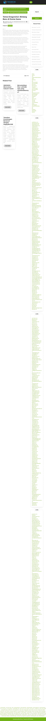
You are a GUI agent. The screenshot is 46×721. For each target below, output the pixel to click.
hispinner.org (34, 374)
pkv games (23, 715)
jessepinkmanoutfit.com (36, 548)
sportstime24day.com (36, 586)
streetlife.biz (34, 482)
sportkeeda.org (34, 642)
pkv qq (33, 73)
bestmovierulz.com (35, 150)
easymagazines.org (35, 647)
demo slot (34, 84)
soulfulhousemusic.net (36, 672)
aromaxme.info (34, 457)
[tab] (30, 2)
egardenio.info (34, 636)
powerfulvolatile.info (35, 468)
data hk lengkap (35, 94)
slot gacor (32, 708)
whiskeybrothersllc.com (36, 698)
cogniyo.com (34, 646)
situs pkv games (35, 102)
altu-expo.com (34, 191)
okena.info (34, 181)
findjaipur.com (34, 141)
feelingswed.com (35, 234)
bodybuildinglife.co (35, 616)
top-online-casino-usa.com (37, 359)
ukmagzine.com (35, 545)
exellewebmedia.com (35, 541)
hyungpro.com (34, 584)
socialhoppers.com (35, 396)
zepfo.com (34, 269)
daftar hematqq (42, 711)
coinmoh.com (34, 219)
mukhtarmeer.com (35, 259)
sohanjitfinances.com (36, 671)
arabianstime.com (35, 215)
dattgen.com (34, 222)
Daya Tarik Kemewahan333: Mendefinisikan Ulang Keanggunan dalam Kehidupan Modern (36, 52)
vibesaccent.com (35, 131)
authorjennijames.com (36, 192)
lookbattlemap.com (35, 554)
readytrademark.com (35, 281)
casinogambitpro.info (36, 522)
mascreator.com (35, 256)
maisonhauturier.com (36, 255)
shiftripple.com (34, 667)
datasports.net (34, 595)
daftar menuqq (28, 711)
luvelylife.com (34, 412)
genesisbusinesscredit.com (37, 408)
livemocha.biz (34, 481)
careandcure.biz (35, 645)
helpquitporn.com (35, 243)
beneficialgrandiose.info (36, 463)
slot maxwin (27, 708)
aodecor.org (34, 476)
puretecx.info (34, 450)
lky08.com (34, 402)
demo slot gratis (35, 89)
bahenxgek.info (34, 528)
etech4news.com (35, 229)
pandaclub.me (34, 490)
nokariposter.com (35, 376)
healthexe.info (34, 449)
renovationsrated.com (36, 282)
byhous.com (34, 493)
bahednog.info (34, 527)
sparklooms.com (35, 673)
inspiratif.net (34, 320)
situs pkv (33, 101)
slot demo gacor (35, 88)
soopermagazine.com (36, 279)
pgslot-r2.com (34, 266)
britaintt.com (34, 304)
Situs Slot (5, 12)
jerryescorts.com (35, 598)
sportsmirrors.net (35, 593)
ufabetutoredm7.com (36, 693)
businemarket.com (35, 574)
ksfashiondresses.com (36, 623)
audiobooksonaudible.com (36, 294)
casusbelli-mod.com (35, 168)
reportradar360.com (35, 425)
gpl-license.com (35, 238)
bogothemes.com (35, 159)
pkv (32, 107)
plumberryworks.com (35, 660)
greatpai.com (34, 204)
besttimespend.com (35, 643)
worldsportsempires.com (36, 629)
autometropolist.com (36, 217)
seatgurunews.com (35, 178)
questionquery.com (35, 428)
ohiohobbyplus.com (35, 157)
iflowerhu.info (34, 499)
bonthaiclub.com (35, 167)
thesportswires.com (35, 583)
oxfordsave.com (35, 562)
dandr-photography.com (36, 432)
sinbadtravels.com (35, 543)
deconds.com (34, 305)
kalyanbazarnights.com (36, 358)
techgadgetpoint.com (36, 602)
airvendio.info (34, 447)
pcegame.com (34, 265)
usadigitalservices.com (36, 395)
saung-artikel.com (35, 565)
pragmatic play (4, 709)
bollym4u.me (34, 488)
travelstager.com (35, 421)
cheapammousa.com (36, 197)
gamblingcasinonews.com (36, 340)
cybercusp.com (34, 303)
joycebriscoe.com (35, 136)
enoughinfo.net (34, 484)
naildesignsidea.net (35, 203)
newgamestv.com (35, 591)
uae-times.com (34, 318)
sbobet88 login (13, 715)
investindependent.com (36, 250)
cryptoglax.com (34, 156)
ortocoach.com (34, 655)
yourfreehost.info (35, 161)
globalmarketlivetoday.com (37, 237)
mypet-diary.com (35, 414)
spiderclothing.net (35, 175)
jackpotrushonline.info (36, 535)
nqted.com (34, 261)
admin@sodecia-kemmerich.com (19, 21)
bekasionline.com (35, 326)
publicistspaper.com (35, 288)
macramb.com (34, 413)
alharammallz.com (35, 211)
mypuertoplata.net (35, 332)
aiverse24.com (34, 292)
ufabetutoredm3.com (36, 692)
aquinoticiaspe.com (35, 570)
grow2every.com (35, 240)
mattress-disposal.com (36, 612)
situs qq (33, 100)
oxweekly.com (34, 415)
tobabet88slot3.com (35, 677)
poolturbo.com (34, 444)
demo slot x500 (43, 708)
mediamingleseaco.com (36, 438)
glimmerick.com (35, 143)
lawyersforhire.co (35, 573)
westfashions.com (35, 419)
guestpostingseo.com (36, 521)
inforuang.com (34, 409)
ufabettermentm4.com (36, 684)
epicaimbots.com (35, 228)
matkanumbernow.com (36, 347)
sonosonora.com (35, 172)
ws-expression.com (35, 267)
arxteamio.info (34, 637)
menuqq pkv (2, 707)
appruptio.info (34, 505)
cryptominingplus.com (36, 568)
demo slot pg (34, 85)
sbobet (8, 715)
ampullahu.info (34, 456)
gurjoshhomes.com (35, 165)
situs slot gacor (3, 708)
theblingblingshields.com (36, 589)
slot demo (7, 711)
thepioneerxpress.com (36, 333)
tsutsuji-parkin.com (35, 194)
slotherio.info (34, 471)
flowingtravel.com (35, 362)
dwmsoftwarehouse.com (36, 225)
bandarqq (33, 109)
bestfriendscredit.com (36, 185)
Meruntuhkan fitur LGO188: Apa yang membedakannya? (23, 88)
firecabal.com (34, 235)
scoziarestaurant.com (36, 284)
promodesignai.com (35, 287)
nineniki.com (34, 363)
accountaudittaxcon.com (36, 640)
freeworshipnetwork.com (36, 206)
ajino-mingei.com (35, 160)
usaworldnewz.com (35, 124)
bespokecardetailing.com (36, 184)
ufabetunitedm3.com (36, 689)
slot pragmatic (16, 709)
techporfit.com (34, 325)
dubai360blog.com (35, 605)
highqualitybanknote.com (36, 244)
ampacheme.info (35, 455)
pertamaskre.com (35, 529)
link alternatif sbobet (35, 92)
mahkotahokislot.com (36, 609)
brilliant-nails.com (35, 431)
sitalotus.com (34, 627)
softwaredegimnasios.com (37, 278)
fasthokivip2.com (35, 566)
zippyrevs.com (34, 346)
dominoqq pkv (34, 104)
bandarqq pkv (33, 715)
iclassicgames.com (35, 564)
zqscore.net (34, 633)
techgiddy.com (34, 533)
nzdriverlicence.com (35, 262)
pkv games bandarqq (9, 712)
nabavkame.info (35, 496)
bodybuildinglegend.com (36, 430)
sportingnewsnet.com (36, 585)
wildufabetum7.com (35, 699)
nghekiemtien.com (35, 440)
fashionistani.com (35, 232)
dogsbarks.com (34, 224)
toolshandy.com (35, 420)
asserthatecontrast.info (36, 458)
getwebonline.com (35, 400)
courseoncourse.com (36, 524)
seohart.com (34, 285)
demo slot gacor (35, 82)
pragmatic (34, 96)
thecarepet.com (35, 518)
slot (32, 76)
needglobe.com (34, 654)
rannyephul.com (35, 424)
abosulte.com (34, 291)
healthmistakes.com (35, 622)
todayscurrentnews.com (36, 678)
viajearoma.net (34, 193)
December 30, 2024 (8, 21)
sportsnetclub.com (35, 560)
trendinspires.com (35, 422)
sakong (33, 75)
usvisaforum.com (35, 149)
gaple (33, 78)
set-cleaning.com (35, 286)
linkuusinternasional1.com (36, 173)
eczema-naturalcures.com (37, 187)
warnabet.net (34, 487)
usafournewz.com (35, 128)
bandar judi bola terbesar (36, 77)
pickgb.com (34, 621)
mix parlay (39, 714)
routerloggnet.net (35, 353)
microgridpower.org (35, 652)
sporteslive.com (35, 587)
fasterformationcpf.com (36, 552)
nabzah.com (34, 368)
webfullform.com (35, 337)
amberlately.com (35, 135)
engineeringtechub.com (36, 597)
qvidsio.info (34, 469)
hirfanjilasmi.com (35, 648)
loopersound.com (35, 153)
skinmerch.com (34, 148)
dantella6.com (34, 355)
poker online (34, 98)
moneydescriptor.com (36, 577)
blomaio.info (34, 464)
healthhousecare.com (36, 241)
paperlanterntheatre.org (36, 205)
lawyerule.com (34, 437)
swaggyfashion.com (35, 426)
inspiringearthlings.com (36, 249)
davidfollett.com (35, 144)
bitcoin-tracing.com (35, 297)
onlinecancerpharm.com (36, 610)
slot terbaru (9, 708)
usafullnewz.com (35, 122)
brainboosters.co (35, 134)
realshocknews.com (35, 620)
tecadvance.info (35, 451)
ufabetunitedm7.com (36, 690)
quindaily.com (34, 290)
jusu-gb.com (34, 517)
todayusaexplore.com (36, 125)
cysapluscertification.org (36, 472)
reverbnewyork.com (35, 147)
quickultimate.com (35, 664)
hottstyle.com (34, 247)
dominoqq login (41, 713)
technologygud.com (35, 618)
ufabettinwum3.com (35, 687)
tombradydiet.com (35, 166)
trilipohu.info (34, 503)
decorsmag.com (35, 339)
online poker (23, 712)
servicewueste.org (35, 345)
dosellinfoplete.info (35, 465)
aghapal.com (34, 190)
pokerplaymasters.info (36, 523)
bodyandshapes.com (35, 298)
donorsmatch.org (35, 477)
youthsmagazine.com (36, 578)
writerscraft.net (35, 388)
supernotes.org (34, 628)
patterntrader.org (35, 624)
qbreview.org (34, 344)
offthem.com (34, 322)
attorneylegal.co (35, 599)
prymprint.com (34, 641)
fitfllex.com (34, 407)
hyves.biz (33, 483)
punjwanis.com (34, 514)
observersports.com (35, 567)
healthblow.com (35, 384)
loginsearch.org (34, 475)
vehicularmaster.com (36, 130)
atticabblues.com (35, 216)
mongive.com (34, 369)
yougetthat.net (34, 559)
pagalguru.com (34, 263)
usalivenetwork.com (35, 534)
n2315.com (34, 399)
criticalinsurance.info (35, 375)
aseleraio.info (34, 634)
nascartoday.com (35, 260)
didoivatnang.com (35, 223)
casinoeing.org (34, 480)
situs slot (31, 709)
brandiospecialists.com (36, 364)
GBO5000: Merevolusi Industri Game (8, 86)
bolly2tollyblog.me (35, 489)
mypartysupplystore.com (36, 138)
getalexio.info (34, 639)
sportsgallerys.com (35, 592)
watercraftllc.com (35, 207)
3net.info (33, 179)
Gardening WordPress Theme (19, 719)
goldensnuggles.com (35, 553)
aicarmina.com (34, 137)
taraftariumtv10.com (36, 427)
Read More (8, 108)
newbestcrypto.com (35, 561)
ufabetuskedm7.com (35, 691)
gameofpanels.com (35, 380)
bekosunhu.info (34, 462)
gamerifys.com (34, 319)
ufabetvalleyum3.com (36, 695)
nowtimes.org (34, 478)
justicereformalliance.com (36, 155)
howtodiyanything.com (36, 248)
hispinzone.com (35, 357)
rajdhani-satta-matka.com (36, 387)
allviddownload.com (35, 338)
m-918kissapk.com (35, 495)
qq (32, 91)
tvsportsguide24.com (36, 603)
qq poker (2, 712)
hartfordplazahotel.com (36, 494)
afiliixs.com (34, 210)
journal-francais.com (35, 434)
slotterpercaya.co (35, 668)
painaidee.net (34, 579)
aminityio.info (34, 452)
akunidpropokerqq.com (36, 182)
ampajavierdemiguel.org (36, 132)
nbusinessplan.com (35, 327)
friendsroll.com (34, 174)
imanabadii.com (35, 502)
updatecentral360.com (36, 630)
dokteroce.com (34, 433)
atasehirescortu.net (35, 596)
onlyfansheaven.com (35, 401)
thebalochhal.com (35, 129)
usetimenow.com (35, 383)
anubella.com (34, 293)
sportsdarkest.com (35, 580)
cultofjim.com (34, 142)
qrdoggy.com (34, 617)
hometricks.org (34, 649)
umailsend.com (34, 549)
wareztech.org (34, 546)
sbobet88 (15, 708)
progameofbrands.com (36, 343)
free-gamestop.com (35, 542)
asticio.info (34, 635)
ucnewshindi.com (35, 536)
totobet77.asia (34, 679)
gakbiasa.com (34, 497)
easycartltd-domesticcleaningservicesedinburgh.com (37, 308)
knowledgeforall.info (35, 393)
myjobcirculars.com (35, 349)
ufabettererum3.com (36, 683)
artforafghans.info (35, 446)
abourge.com (34, 209)
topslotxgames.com (35, 352)
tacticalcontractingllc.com (37, 674)
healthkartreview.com (36, 242)
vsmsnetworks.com (35, 321)
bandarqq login (10, 713)
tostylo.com (34, 558)
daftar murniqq (35, 711)
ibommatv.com (34, 324)
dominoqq (33, 79)
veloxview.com (34, 696)
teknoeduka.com (35, 272)
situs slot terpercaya (24, 709)
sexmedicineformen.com (36, 666)
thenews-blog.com (35, 273)
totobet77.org (34, 680)
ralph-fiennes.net (35, 403)
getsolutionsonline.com (36, 372)
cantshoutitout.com (35, 330)
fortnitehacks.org (35, 474)
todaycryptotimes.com (36, 274)
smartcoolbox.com (35, 670)
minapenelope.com (35, 154)
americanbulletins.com (36, 212)
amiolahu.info (34, 453)
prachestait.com (35, 445)
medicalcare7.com (35, 365)
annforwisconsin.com (36, 140)
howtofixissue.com (35, 334)
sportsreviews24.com (36, 604)
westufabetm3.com (35, 697)
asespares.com (35, 213)
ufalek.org (33, 611)
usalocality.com (35, 126)
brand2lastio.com (35, 394)
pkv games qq (17, 713)
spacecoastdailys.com (36, 280)
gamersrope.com (35, 540)
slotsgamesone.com (35, 356)
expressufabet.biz (35, 331)
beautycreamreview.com (36, 218)
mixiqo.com (34, 653)
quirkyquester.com (35, 665)
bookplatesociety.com (36, 169)
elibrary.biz (34, 186)
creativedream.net (35, 397)
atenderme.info (34, 459)
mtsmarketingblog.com (36, 439)
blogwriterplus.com (35, 520)
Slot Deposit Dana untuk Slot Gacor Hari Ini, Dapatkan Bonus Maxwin (15, 9)
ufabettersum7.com (35, 685)
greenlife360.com (35, 328)
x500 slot (37, 708)
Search (37, 12)
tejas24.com (34, 443)
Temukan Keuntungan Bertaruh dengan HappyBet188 (8, 121)
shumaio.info (34, 470)
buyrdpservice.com (35, 555)
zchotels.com (34, 268)
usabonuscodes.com (35, 275)
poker (33, 97)
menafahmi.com (35, 257)
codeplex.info (34, 180)
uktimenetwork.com (35, 123)
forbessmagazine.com (36, 236)
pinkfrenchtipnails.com (36, 590)
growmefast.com (35, 608)
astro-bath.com (35, 188)
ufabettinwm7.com (35, 686)
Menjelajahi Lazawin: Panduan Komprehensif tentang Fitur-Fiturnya (36, 62)
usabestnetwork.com (36, 547)
